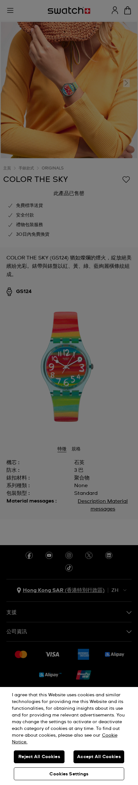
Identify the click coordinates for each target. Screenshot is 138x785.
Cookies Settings (68, 774)
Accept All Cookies (99, 757)
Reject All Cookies (39, 757)
